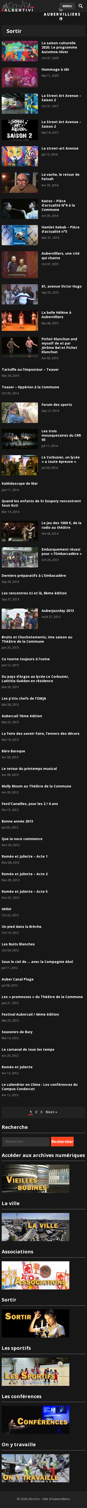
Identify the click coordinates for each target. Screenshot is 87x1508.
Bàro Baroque (13, 751)
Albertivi (34, 1499)
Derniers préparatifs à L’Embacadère (34, 575)
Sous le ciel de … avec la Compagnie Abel (37, 961)
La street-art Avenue (60, 148)
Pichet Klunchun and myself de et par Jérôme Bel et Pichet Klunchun (59, 345)
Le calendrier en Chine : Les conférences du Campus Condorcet (40, 1086)
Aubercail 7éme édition (22, 716)
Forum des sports (57, 404)
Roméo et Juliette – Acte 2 (25, 874)
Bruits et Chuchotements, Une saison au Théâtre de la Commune (37, 639)
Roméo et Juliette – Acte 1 (25, 856)
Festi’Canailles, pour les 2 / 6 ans (30, 803)
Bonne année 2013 (17, 821)
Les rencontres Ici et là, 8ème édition (34, 593)
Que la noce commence (22, 838)
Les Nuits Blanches (18, 944)
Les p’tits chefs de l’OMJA (24, 698)
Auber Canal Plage (18, 979)
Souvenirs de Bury (17, 1032)
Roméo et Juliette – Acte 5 (25, 891)
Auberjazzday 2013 (58, 610)
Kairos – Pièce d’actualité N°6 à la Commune (58, 205)
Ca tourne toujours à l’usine (26, 659)
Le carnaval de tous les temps (28, 1049)
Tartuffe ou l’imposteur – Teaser (30, 369)
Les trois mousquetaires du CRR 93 (61, 435)
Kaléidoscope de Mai (19, 483)
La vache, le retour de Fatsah (61, 176)
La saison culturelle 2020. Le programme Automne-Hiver (59, 47)
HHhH (6, 909)
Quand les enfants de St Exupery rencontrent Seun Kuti (41, 503)
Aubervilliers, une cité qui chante (61, 255)
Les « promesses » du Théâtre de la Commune (42, 996)
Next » (51, 1112)
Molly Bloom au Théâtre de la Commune (36, 786)
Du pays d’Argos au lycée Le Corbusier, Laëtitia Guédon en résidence (35, 678)
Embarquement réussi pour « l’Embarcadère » (62, 551)
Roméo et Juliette (17, 1067)
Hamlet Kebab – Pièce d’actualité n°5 (61, 229)
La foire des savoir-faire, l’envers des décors (41, 733)
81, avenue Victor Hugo (62, 286)
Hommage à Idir (55, 69)
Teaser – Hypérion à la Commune (30, 387)
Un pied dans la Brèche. (22, 926)
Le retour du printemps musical (29, 768)
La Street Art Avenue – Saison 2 (61, 97)
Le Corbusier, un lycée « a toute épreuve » (61, 459)
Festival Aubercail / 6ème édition (30, 1014)
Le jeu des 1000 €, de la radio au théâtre (61, 525)
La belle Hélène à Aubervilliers (56, 314)
